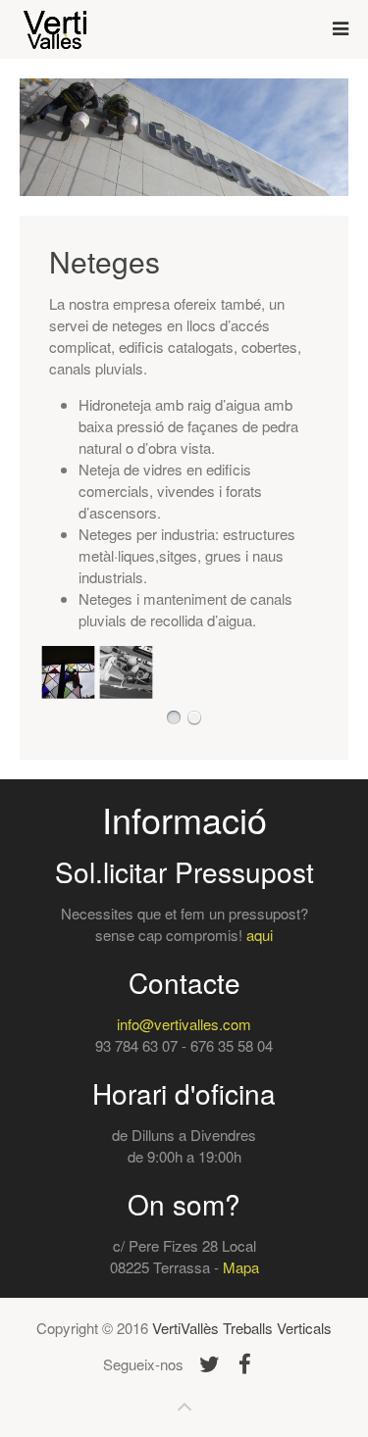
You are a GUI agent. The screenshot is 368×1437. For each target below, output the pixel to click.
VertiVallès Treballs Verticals (242, 1327)
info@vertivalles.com (184, 1024)
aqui (259, 934)
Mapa (241, 1267)
